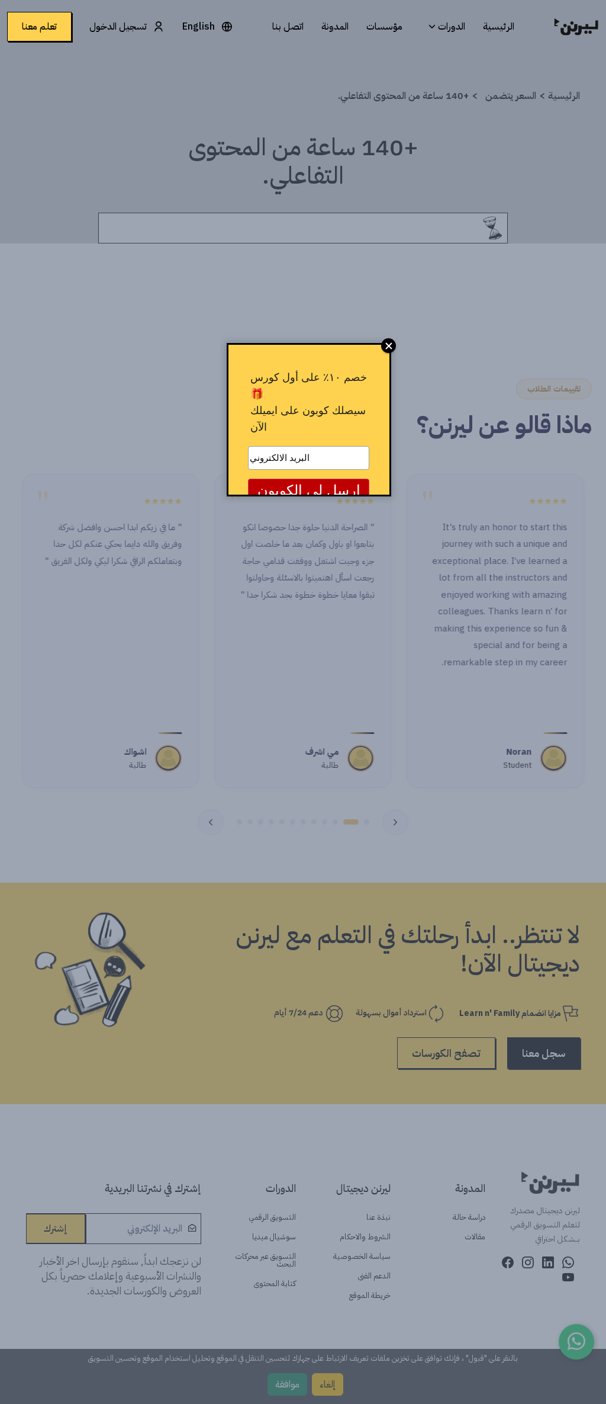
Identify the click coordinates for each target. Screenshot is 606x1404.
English (198, 27)
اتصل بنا (288, 27)
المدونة (335, 27)
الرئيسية (498, 27)
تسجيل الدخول (118, 27)
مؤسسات (384, 27)
